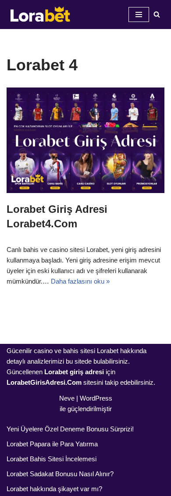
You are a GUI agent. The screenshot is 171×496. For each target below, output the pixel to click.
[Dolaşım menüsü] (138, 14)
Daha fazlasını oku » (80, 281)
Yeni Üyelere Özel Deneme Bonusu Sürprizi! (70, 429)
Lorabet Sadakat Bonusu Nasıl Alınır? (60, 474)
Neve (67, 398)
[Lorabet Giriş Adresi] (39, 14)
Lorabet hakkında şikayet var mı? (54, 488)
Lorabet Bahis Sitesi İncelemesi (51, 459)
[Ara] (156, 14)
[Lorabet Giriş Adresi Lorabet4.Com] (85, 140)
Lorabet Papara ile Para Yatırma (52, 444)
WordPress (96, 398)
